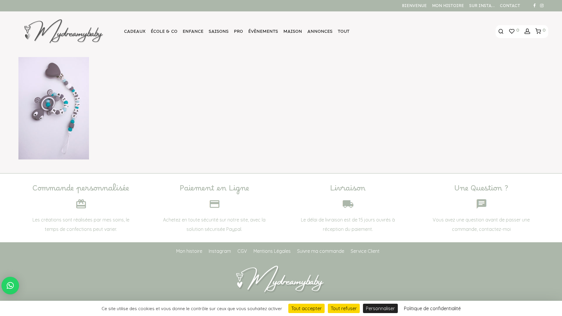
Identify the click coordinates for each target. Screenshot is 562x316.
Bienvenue (414, 7)
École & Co (164, 32)
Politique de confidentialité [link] (432, 308)
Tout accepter (306, 308)
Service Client (365, 251)
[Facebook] (534, 5)
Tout (343, 32)
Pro (238, 32)
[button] (10, 285)
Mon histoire (448, 7)
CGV (242, 251)
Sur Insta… (482, 7)
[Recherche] (501, 31)
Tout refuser (344, 308)
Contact (510, 7)
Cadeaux (134, 32)
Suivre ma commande (320, 251)
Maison (292, 32)
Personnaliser (380, 308)
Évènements (263, 32)
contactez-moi (495, 229)
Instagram (220, 251)
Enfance (193, 32)
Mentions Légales (272, 251)
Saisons (219, 32)
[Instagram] (542, 5)
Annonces (320, 32)
